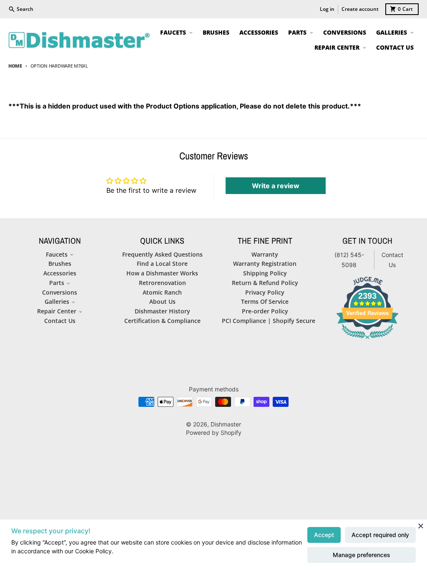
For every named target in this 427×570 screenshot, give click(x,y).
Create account (360, 9)
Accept (324, 534)
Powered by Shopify (213, 432)
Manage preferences (361, 554)
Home (15, 66)
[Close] (420, 526)
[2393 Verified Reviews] (367, 340)
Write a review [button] (275, 186)
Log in (327, 9)
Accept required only (380, 534)
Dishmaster (226, 424)
